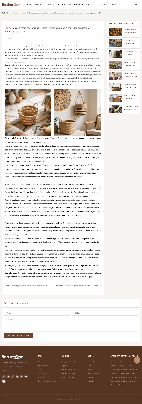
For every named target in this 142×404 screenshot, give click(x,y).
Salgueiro (64, 366)
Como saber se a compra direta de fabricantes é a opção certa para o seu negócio (131, 42)
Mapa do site (80, 399)
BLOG (23, 13)
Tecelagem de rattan (68, 373)
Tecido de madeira (67, 377)
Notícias (90, 369)
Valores (90, 377)
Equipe (90, 366)
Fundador (91, 381)
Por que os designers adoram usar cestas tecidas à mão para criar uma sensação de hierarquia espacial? (65, 13)
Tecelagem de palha (68, 369)
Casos (40, 369)
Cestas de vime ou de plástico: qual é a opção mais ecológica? (131, 86)
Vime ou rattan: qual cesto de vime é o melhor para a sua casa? (131, 97)
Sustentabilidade (93, 362)
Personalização (43, 366)
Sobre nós (41, 377)
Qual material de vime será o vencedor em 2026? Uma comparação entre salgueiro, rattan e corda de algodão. (131, 108)
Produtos (41, 362)
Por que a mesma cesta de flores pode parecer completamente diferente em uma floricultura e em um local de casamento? (131, 75)
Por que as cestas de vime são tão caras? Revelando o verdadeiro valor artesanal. (131, 31)
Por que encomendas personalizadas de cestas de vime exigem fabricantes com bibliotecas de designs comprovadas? (131, 64)
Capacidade (42, 373)
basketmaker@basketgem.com (126, 369)
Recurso (16, 13)
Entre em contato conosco (47, 381)
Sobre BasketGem (94, 373)
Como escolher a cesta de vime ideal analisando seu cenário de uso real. (131, 53)
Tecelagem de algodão (68, 362)
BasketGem (6, 13)
